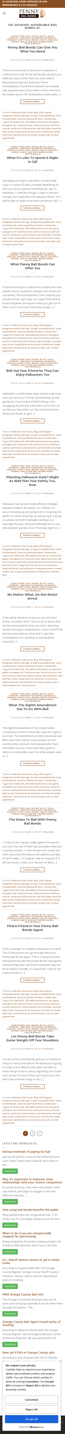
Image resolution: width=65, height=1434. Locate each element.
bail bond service (42, 125)
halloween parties (44, 568)
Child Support (45, 112)
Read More (10, 1171)
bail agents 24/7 (9, 125)
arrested (53, 555)
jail (48, 134)
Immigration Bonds (31, 38)
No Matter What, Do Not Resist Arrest (32, 596)
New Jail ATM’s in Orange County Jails (28, 1352)
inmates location (38, 134)
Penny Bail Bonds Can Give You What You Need (32, 49)
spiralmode (49, 60)
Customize (31, 1399)
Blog (43, 36)
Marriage (50, 38)
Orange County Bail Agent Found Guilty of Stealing (31, 1323)
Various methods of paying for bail (26, 1151)
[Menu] (4, 13)
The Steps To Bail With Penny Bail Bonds (32, 821)
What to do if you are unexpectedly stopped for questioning (26, 1234)
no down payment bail (12, 244)
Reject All (32, 1409)
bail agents (54, 122)
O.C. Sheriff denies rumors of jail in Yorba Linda (30, 1261)
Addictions (18, 36)
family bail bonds (10, 568)
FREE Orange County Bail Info (22, 1294)
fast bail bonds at (21, 134)
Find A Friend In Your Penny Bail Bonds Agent (32, 928)
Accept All (31, 1419)
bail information (44, 128)
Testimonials (32, 43)
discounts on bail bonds (42, 131)
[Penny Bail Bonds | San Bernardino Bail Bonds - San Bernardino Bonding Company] (32, 13)
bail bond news (25, 125)
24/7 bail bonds (17, 122)
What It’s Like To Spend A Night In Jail (32, 160)
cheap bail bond (22, 131)
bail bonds (16, 128)
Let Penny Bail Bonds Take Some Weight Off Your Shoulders (32, 1038)
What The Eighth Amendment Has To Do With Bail (33, 707)
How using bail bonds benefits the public (30, 1210)
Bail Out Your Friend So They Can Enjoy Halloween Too (32, 373)
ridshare (55, 571)
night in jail (55, 241)
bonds (11, 131)
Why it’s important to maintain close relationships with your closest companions (32, 1180)
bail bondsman (29, 128)
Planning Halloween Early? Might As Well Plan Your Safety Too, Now (32, 481)
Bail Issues (32, 36)
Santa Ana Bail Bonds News (36, 42)
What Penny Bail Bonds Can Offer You (32, 266)
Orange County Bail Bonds (23, 40)
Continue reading (32, 101)
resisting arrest (43, 571)
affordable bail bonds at (36, 122)
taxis (4, 574)
